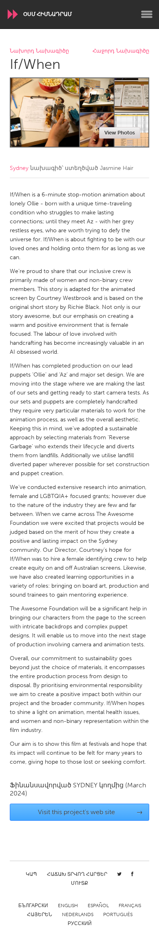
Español (98, 905)
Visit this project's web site (90, 812)
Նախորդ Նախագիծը (39, 51)
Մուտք (79, 883)
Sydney (19, 168)
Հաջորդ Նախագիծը (121, 51)
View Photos (119, 133)
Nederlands (77, 914)
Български (33, 905)
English (68, 905)
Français (130, 905)
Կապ (31, 874)
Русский (80, 923)
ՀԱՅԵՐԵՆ (39, 914)
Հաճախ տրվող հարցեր (77, 874)
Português (117, 914)
